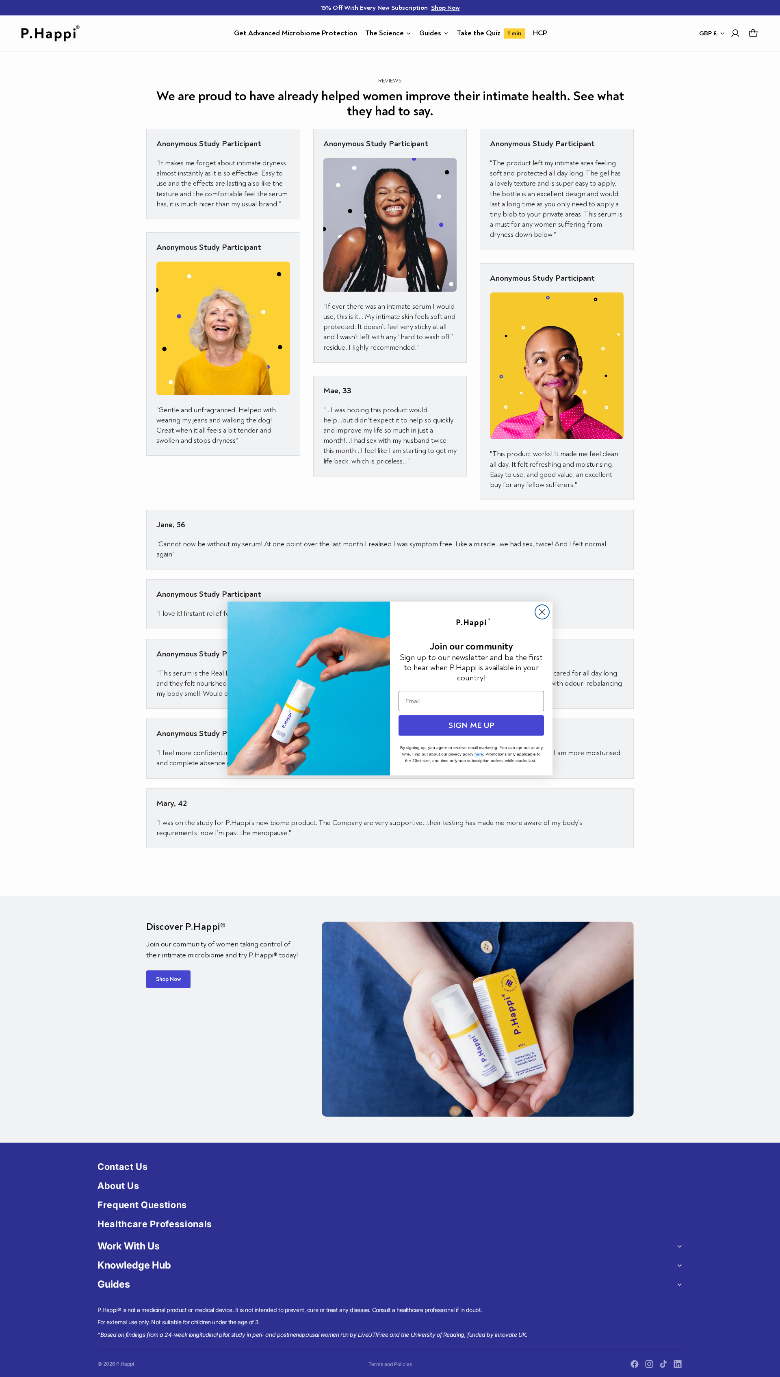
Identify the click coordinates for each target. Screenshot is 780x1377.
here (478, 754)
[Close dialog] (542, 612)
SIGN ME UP (471, 725)
